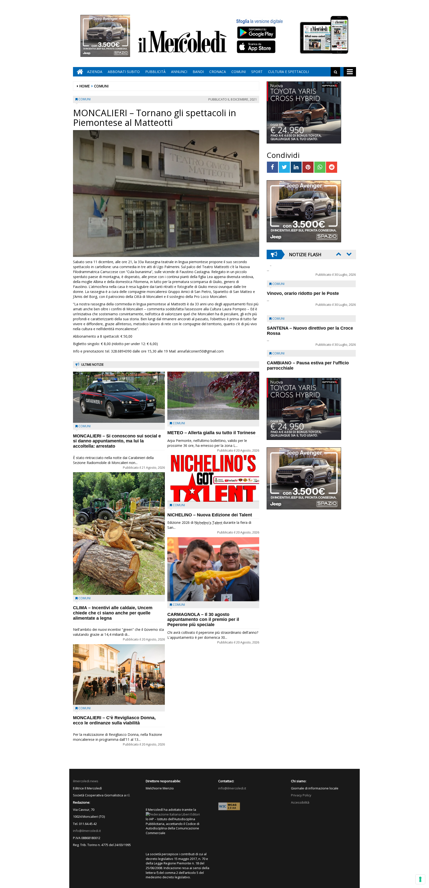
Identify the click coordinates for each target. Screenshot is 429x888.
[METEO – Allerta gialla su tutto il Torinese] (213, 396)
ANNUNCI (179, 71)
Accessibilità (300, 802)
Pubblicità (155, 71)
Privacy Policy (301, 795)
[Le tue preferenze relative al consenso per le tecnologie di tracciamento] (420, 879)
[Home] (78, 71)
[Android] (256, 32)
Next (349, 254)
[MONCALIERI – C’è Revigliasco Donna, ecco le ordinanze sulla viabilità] (119, 674)
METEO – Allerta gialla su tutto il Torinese (211, 432)
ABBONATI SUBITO (124, 71)
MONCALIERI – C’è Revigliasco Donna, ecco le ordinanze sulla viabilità (114, 720)
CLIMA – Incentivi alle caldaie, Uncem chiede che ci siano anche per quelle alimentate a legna (112, 613)
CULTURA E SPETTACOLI (288, 71)
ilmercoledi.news (85, 781)
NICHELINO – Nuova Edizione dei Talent (209, 514)
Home (84, 86)
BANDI (198, 71)
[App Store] (256, 47)
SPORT (257, 71)
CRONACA (217, 71)
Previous (338, 254)
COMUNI (238, 71)
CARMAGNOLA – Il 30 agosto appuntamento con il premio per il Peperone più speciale (203, 619)
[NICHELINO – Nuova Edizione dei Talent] (213, 478)
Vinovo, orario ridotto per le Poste (303, 278)
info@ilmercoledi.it (87, 830)
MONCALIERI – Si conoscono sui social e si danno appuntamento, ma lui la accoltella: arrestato (117, 441)
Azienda (94, 71)
